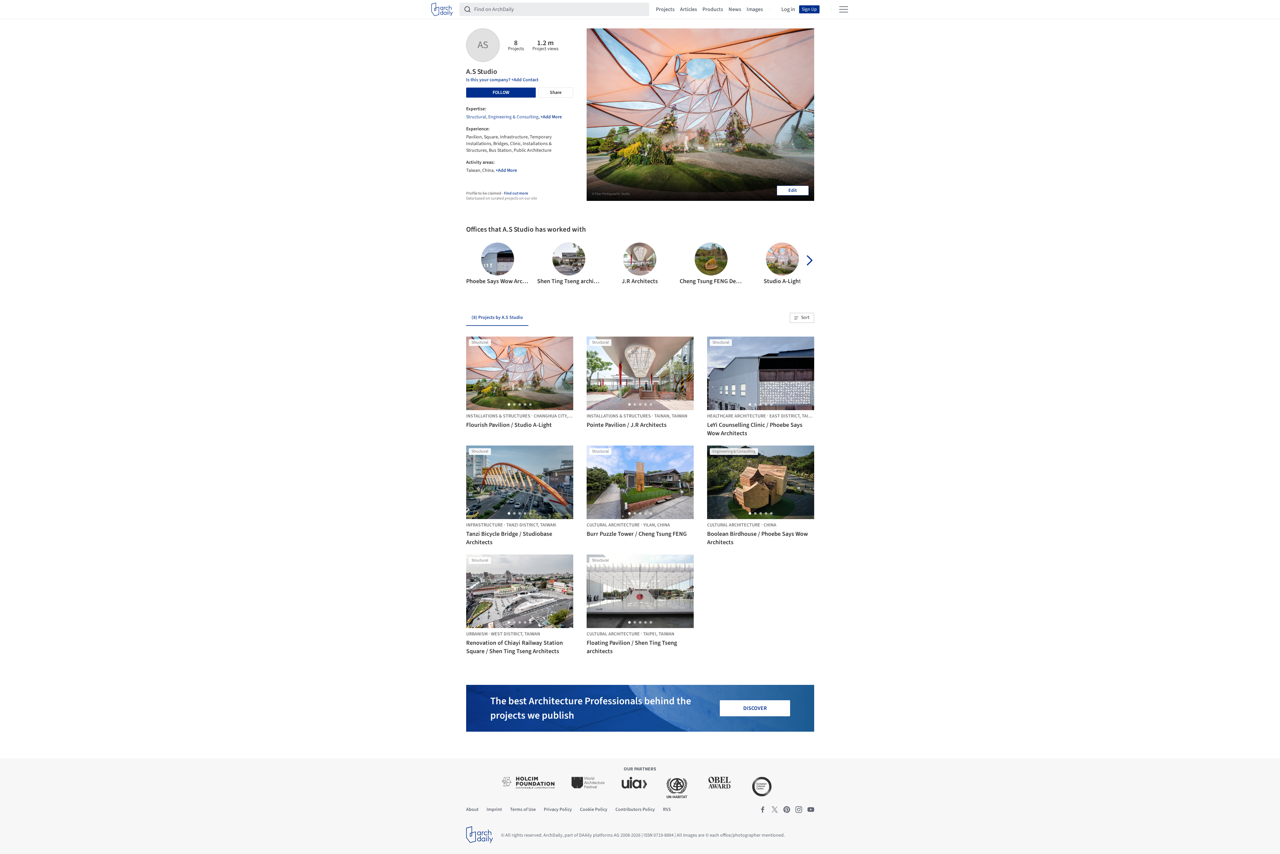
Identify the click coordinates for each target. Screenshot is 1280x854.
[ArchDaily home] (442, 9)
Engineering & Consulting (513, 117)
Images (755, 9)
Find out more (516, 193)
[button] (474, 264)
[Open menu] (843, 9)
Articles (688, 9)
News (735, 9)
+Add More (551, 117)
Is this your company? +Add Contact (502, 80)
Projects (665, 9)
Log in (788, 9)
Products (712, 9)
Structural (476, 117)
